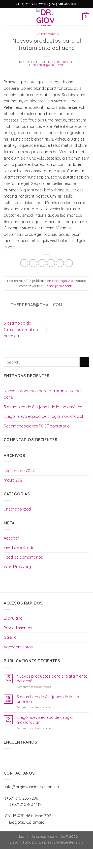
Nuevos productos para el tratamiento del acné (42, 394)
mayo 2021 (14, 480)
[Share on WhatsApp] (24, 263)
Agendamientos (18, 646)
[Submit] (84, 362)
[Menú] (7, 17)
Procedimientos (18, 627)
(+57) (25, 804)
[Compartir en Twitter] (42, 263)
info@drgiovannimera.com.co (32, 786)
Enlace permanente (59, 286)
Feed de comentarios (23, 557)
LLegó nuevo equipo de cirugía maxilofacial (43, 416)
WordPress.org (17, 566)
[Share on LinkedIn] (69, 263)
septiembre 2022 (19, 470)
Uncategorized (46, 34)
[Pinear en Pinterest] (60, 263)
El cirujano (13, 618)
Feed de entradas (20, 547)
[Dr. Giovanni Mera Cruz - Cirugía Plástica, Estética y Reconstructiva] (45, 17)
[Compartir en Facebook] (33, 263)
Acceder (11, 538)
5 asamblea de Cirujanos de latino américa (21, 329)
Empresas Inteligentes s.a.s (61, 842)
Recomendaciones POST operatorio (37, 426)
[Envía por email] (51, 263)
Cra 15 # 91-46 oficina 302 (28, 815)
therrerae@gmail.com (46, 65)
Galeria (10, 637)
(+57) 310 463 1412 (62, 4)
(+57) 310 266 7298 (31, 4)
